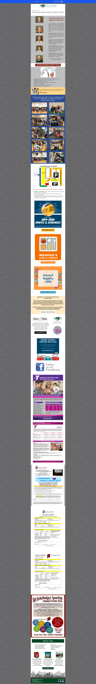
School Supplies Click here (48, 292)
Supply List (53, 648)
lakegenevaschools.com (59, 665)
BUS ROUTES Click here (48, 230)
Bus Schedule (53, 644)
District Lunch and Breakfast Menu (57, 645)
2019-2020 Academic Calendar (40, 644)
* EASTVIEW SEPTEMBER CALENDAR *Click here (48, 65)
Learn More (39, 665)
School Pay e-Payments (55, 647)
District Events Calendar (39, 646)
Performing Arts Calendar (39, 647)
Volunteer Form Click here (48, 312)
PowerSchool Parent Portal (55, 646)
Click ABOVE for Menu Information (48, 262)
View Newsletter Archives (48, 668)
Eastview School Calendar (39, 645)
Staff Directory (53, 649)
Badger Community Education (40, 648)
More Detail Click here (40, 332)
